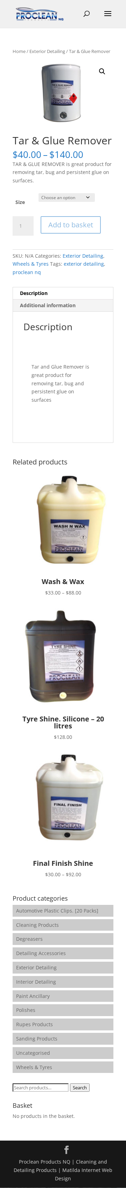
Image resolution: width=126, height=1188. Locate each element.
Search (80, 1087)
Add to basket (70, 224)
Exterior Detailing (47, 51)
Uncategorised (33, 1053)
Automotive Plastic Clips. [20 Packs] (57, 910)
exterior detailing (84, 263)
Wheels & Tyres (31, 263)
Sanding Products (36, 1038)
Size (20, 202)
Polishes (25, 1010)
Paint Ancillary (33, 996)
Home (19, 51)
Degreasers (29, 939)
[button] (102, 71)
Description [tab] (34, 293)
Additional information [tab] (48, 305)
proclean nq (27, 272)
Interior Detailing (36, 981)
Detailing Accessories (41, 953)
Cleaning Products (37, 925)
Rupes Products (34, 1024)
